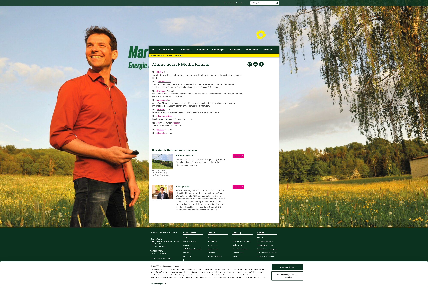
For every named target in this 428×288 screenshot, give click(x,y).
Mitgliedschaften (215, 256)
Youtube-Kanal (164, 81)
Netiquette (174, 232)
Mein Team (212, 245)
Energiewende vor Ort (266, 256)
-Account (176, 123)
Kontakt (236, 3)
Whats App (162, 100)
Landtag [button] (217, 49)
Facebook (187, 256)
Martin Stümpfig (156, 55)
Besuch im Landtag (240, 249)
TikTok (160, 72)
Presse (243, 3)
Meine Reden (238, 253)
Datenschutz (164, 232)
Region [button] (201, 49)
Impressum (153, 232)
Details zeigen (157, 284)
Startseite (168, 55)
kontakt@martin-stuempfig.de (161, 258)
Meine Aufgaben (239, 238)
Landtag (236, 232)
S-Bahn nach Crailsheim (267, 253)
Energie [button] (186, 49)
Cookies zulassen (287, 267)
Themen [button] (233, 49)
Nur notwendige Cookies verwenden (287, 276)
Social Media (179, 55)
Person (211, 232)
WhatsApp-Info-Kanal (192, 249)
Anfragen (236, 256)
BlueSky (160, 129)
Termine (267, 49)
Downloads (228, 3)
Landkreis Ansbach (265, 241)
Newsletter (212, 241)
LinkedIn (161, 109)
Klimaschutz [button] (167, 49)
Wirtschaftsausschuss (241, 241)
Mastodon (161, 133)
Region (260, 232)
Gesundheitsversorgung (267, 249)
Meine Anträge (238, 245)
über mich (251, 49)
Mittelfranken (263, 238)
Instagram (161, 91)
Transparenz (213, 249)
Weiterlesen (237, 156)
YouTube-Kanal (189, 241)
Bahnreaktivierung (265, 245)
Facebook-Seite (165, 116)
